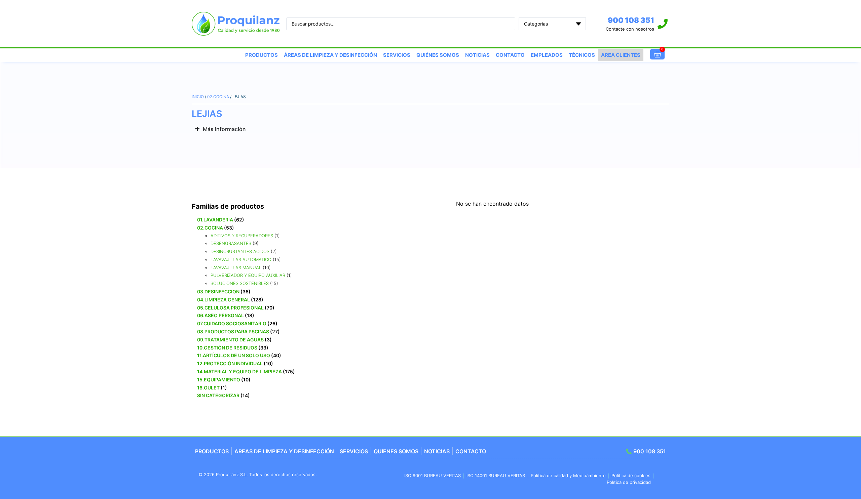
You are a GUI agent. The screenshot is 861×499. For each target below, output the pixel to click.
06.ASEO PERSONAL (220, 315)
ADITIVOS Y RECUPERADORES (242, 235)
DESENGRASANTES (231, 243)
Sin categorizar (218, 395)
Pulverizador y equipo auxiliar (248, 275)
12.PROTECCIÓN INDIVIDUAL (230, 363)
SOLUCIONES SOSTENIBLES (240, 283)
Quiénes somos (437, 55)
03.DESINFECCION (218, 291)
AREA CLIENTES (620, 55)
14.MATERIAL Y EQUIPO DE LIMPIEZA (239, 371)
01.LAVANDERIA (215, 219)
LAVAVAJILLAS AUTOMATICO (241, 259)
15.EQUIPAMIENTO (218, 379)
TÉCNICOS (582, 55)
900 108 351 (631, 20)
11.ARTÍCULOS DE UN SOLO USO (233, 355)
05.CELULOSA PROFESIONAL (230, 307)
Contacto (510, 55)
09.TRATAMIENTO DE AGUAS (230, 339)
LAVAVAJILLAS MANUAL (236, 267)
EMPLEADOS (547, 55)
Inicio (198, 96)
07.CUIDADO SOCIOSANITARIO (231, 323)
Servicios (396, 55)
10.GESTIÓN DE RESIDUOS (227, 347)
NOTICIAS (477, 55)
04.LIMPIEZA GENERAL (223, 299)
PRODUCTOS (261, 55)
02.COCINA (218, 96)
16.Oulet (208, 387)
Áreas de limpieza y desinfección (330, 55)
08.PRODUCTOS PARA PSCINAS (233, 331)
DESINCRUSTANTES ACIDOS (240, 251)
